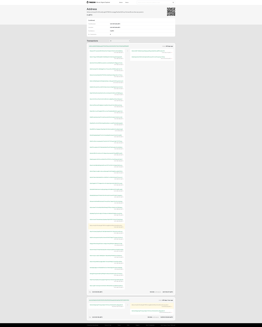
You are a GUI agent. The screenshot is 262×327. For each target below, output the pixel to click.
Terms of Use (108, 325)
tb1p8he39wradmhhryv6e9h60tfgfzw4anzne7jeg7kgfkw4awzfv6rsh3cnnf (107, 87)
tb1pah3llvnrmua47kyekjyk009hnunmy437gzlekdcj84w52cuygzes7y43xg (107, 111)
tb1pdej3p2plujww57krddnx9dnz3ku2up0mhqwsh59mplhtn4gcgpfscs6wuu (107, 195)
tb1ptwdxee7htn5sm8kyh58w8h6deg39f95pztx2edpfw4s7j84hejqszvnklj (107, 207)
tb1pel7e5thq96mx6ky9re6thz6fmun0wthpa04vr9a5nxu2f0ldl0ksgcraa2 (107, 93)
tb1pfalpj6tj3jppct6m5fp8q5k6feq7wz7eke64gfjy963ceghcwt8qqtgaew (107, 267)
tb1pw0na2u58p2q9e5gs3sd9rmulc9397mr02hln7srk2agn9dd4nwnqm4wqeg (108, 165)
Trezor (119, 325)
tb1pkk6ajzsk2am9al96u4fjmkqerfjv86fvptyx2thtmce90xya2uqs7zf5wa (148, 57)
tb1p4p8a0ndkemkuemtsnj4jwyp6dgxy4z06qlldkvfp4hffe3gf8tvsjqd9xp (106, 189)
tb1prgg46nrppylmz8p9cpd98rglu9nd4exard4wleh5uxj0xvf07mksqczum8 (107, 273)
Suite (128, 325)
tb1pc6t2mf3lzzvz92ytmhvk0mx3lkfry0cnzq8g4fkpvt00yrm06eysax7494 (107, 99)
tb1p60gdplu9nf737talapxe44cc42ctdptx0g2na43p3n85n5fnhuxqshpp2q (107, 183)
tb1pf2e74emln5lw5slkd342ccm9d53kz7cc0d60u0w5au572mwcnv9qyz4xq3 (108, 177)
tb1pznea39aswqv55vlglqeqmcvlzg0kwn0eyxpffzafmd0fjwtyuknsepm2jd (107, 105)
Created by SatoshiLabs (92, 325)
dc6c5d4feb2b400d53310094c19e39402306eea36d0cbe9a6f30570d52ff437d (109, 300)
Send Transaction (150, 325)
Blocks (121, 2)
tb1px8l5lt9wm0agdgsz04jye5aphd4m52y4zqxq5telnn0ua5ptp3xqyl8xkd (107, 129)
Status (126, 2)
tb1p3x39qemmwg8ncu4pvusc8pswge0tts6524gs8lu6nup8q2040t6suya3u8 (108, 171)
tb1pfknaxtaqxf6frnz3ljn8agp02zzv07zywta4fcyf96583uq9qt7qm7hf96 (106, 69)
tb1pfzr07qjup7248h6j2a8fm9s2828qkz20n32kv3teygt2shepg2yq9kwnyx (107, 57)
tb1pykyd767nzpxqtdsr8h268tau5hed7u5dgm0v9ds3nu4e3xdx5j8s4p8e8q (107, 51)
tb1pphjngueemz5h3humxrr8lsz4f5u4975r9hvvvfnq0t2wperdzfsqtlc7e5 (107, 159)
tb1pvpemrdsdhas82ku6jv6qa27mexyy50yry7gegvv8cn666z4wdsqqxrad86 (107, 201)
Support (138, 325)
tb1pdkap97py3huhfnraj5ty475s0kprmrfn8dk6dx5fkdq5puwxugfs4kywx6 (107, 213)
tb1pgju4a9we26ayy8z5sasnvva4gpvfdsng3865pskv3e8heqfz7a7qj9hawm (107, 243)
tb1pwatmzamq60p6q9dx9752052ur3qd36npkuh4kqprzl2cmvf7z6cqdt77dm (108, 75)
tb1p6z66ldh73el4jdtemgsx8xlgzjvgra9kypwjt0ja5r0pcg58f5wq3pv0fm (148, 51)
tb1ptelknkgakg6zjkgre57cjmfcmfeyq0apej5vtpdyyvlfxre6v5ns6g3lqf (106, 135)
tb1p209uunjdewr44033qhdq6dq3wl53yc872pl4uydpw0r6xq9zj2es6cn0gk (107, 147)
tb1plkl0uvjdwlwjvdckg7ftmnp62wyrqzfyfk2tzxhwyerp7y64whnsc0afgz (106, 117)
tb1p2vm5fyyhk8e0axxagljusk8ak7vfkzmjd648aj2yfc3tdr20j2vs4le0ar (106, 261)
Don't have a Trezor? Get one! (168, 325)
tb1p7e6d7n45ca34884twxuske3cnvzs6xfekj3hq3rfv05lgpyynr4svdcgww (107, 63)
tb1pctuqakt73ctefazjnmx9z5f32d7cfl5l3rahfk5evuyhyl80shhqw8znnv (106, 285)
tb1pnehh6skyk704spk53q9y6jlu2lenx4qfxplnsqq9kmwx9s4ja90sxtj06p (106, 249)
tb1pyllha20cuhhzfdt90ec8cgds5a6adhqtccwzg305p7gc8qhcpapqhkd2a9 (107, 123)
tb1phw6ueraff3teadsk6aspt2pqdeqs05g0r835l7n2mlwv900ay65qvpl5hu (107, 219)
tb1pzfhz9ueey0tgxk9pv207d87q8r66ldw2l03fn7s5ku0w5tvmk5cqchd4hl (107, 231)
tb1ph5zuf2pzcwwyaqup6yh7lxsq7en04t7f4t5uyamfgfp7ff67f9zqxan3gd (107, 141)
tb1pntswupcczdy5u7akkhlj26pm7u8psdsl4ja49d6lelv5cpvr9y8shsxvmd (106, 255)
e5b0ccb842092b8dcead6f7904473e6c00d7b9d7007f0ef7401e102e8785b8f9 (109, 46)
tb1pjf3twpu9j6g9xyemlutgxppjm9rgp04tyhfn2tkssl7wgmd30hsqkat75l (106, 279)
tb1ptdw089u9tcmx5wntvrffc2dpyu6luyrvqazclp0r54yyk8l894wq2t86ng (107, 153)
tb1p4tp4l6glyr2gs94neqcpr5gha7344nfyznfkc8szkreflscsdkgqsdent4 (106, 305)
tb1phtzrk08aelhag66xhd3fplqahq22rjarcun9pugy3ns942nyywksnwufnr (106, 81)
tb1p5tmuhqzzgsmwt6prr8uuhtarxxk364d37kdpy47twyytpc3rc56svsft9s (107, 237)
